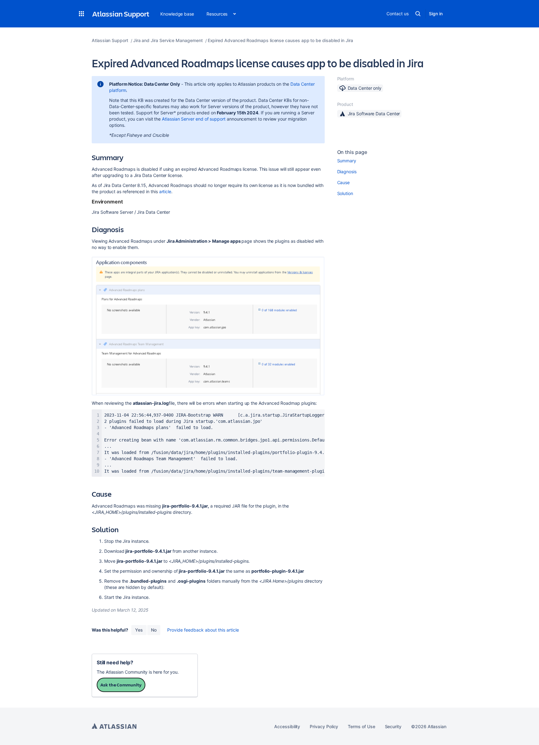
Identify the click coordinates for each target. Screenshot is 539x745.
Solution (345, 193)
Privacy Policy (324, 726)
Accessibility (287, 726)
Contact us (397, 13)
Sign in (436, 13)
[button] (81, 13)
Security (393, 726)
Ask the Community (121, 685)
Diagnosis (347, 171)
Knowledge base (177, 14)
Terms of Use (361, 726)
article (165, 191)
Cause (343, 182)
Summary (347, 160)
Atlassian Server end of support (194, 119)
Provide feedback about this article (203, 630)
